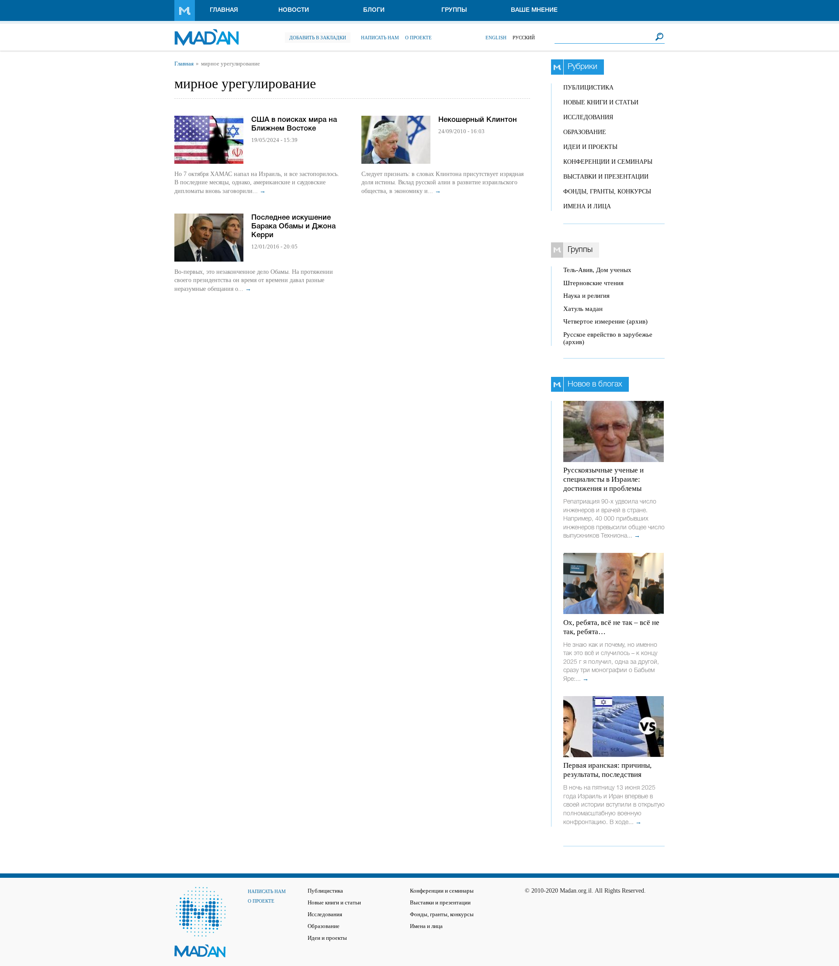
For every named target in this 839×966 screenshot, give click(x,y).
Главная (224, 10)
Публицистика (588, 87)
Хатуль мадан (583, 308)
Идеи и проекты (590, 147)
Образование (584, 132)
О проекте (418, 37)
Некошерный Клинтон (477, 120)
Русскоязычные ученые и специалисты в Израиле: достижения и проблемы (603, 479)
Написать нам (380, 37)
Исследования (588, 117)
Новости (293, 10)
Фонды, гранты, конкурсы (607, 191)
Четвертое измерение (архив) (605, 321)
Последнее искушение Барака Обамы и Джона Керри (293, 226)
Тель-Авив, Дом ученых (597, 269)
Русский (524, 37)
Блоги (374, 10)
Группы (454, 10)
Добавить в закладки (317, 37)
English (495, 37)
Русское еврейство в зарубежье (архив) (607, 338)
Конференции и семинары (607, 162)
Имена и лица (587, 206)
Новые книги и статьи (600, 102)
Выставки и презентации (605, 176)
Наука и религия (586, 295)
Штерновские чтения (593, 282)
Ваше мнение (534, 10)
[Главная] (206, 33)
